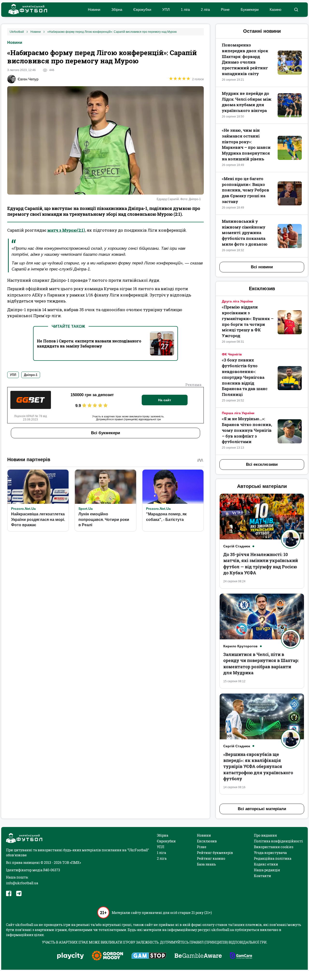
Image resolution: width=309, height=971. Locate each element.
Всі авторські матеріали (262, 809)
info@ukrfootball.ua (22, 883)
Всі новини (262, 267)
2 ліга (205, 9)
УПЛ (166, 9)
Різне (225, 9)
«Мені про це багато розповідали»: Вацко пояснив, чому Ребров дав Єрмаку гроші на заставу (245, 190)
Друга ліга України (237, 301)
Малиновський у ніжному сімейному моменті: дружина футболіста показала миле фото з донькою (244, 232)
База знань (206, 864)
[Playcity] (70, 956)
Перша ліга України (238, 413)
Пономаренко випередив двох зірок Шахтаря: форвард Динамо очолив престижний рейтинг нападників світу (245, 59)
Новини (94, 9)
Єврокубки (142, 9)
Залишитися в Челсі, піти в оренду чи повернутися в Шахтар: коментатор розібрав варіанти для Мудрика (261, 663)
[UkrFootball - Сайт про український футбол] (25, 10)
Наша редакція (267, 870)
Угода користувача (270, 852)
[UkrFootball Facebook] (8, 893)
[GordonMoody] (107, 956)
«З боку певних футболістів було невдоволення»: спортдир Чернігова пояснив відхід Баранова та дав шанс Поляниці (244, 377)
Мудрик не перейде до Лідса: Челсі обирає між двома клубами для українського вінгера (246, 102)
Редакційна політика (272, 858)
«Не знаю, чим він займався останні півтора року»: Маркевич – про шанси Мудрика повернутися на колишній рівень (246, 144)
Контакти (262, 875)
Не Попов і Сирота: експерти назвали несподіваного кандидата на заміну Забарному (89, 343)
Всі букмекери (105, 433)
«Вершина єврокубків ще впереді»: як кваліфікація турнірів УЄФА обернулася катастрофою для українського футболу (258, 766)
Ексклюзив (207, 841)
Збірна (116, 9)
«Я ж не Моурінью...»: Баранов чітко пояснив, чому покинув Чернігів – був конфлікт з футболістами (247, 430)
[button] (296, 10)
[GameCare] (241, 956)
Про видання (265, 835)
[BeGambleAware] (198, 956)
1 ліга (185, 9)
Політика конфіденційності (278, 841)
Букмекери (250, 9)
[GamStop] (148, 956)
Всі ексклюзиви (262, 464)
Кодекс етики (266, 864)
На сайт (164, 400)
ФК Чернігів (232, 354)
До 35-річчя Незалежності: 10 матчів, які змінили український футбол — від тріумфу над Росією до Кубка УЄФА (260, 563)
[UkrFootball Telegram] (18, 893)
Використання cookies (273, 847)
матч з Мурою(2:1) (66, 230)
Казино (275, 9)
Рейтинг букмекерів (215, 852)
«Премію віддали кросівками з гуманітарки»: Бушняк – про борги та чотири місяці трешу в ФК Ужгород (248, 321)
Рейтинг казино (211, 858)
